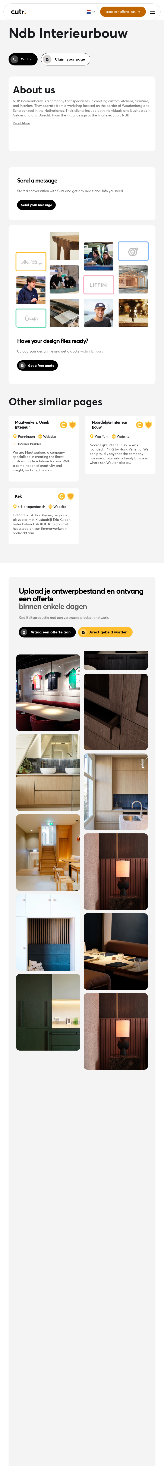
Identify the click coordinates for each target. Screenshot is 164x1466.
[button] (152, 12)
